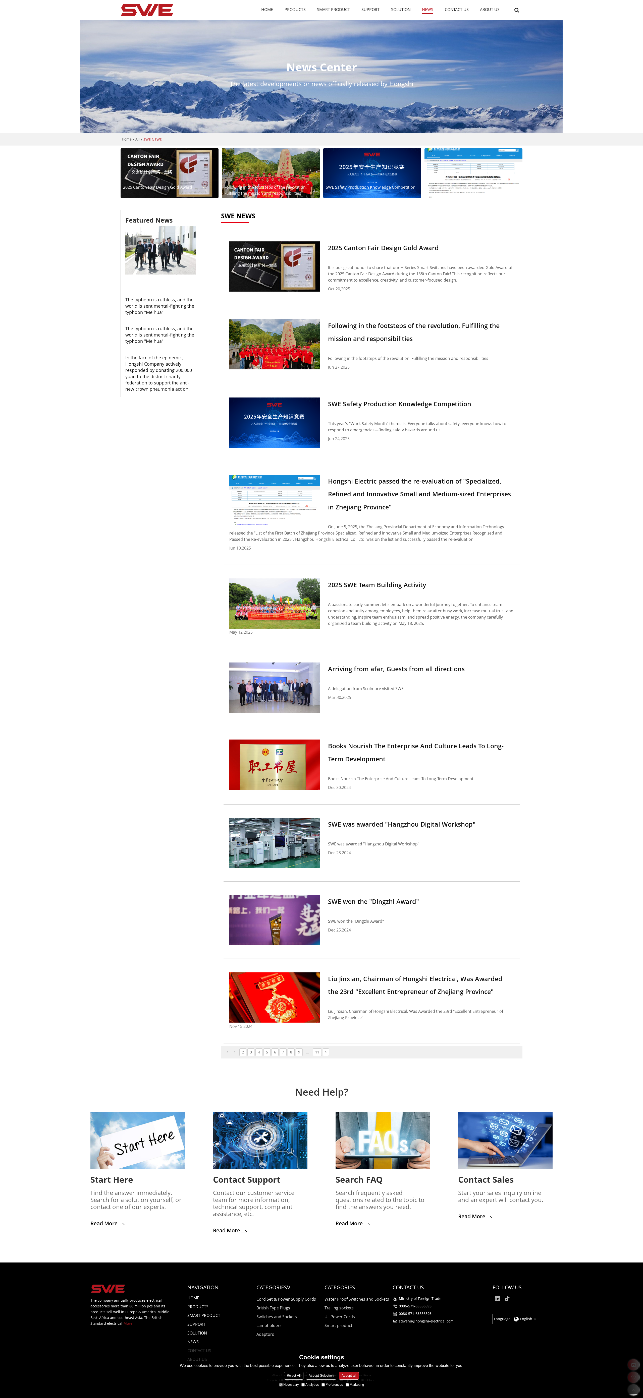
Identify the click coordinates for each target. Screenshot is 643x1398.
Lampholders (269, 1325)
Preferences (334, 1384)
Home (127, 139)
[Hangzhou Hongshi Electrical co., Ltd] (147, 10)
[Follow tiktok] (508, 1299)
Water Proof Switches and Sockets (357, 1299)
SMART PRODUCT (333, 9)
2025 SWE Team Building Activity (377, 584)
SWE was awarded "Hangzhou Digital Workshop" (401, 824)
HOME (267, 9)
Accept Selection (321, 1375)
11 (317, 1052)
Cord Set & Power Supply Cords (286, 1299)
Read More (104, 1223)
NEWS (427, 9)
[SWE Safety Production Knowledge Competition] (372, 173)
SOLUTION (401, 9)
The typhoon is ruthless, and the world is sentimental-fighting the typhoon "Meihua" (159, 306)
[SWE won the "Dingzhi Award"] (274, 920)
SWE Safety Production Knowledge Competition (370, 187)
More (128, 1323)
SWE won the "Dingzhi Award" (373, 901)
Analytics (312, 1384)
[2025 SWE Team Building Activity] (274, 603)
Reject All (294, 1375)
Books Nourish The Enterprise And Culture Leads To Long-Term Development (416, 752)
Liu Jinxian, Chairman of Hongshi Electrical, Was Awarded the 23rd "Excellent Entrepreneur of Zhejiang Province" (415, 985)
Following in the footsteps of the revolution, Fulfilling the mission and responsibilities (265, 190)
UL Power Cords (340, 1316)
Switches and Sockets (276, 1316)
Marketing (357, 1384)
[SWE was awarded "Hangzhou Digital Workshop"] (274, 843)
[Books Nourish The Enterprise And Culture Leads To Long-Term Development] (274, 765)
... (307, 1052)
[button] (157, 282)
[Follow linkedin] (498, 1299)
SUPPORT (370, 9)
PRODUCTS (295, 9)
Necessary (291, 1384)
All (137, 139)
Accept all (349, 1375)
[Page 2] (326, 1052)
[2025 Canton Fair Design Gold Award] (170, 173)
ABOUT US (490, 9)
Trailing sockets (339, 1308)
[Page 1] (227, 1052)
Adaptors (265, 1334)
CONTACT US (457, 9)
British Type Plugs (273, 1308)
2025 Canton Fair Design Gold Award (157, 187)
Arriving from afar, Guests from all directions (396, 668)
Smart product (338, 1325)
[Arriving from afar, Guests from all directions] (274, 687)
